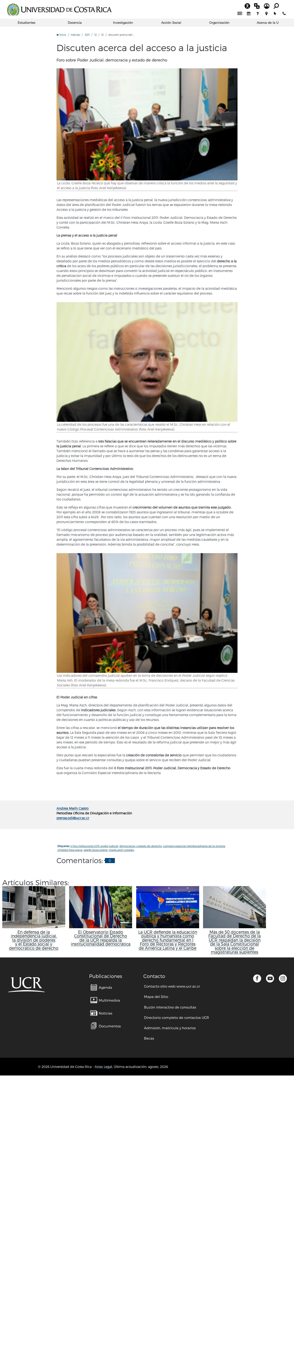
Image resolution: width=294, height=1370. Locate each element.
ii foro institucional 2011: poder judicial (94, 845)
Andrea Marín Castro (73, 808)
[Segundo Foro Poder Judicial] (147, 613)
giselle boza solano (96, 849)
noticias (75, 34)
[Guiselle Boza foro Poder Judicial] (147, 124)
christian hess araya (69, 849)
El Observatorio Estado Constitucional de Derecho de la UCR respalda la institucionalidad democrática (100, 938)
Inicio (62, 34)
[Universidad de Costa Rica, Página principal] (59, 9)
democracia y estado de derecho (140, 845)
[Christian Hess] (147, 362)
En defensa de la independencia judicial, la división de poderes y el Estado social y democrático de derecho (33, 940)
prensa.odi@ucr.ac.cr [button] (73, 818)
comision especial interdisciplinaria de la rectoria (194, 845)
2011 (87, 34)
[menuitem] (239, 14)
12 (95, 34)
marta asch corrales (121, 849)
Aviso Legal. (104, 1067)
